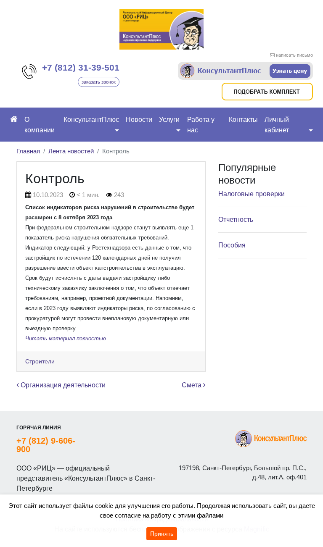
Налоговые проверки (251, 193)
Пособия (232, 245)
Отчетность (235, 219)
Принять (161, 533)
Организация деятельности (62, 385)
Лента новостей (71, 151)
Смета (192, 385)
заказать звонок (99, 81)
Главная (28, 151)
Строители (40, 361)
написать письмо (294, 55)
